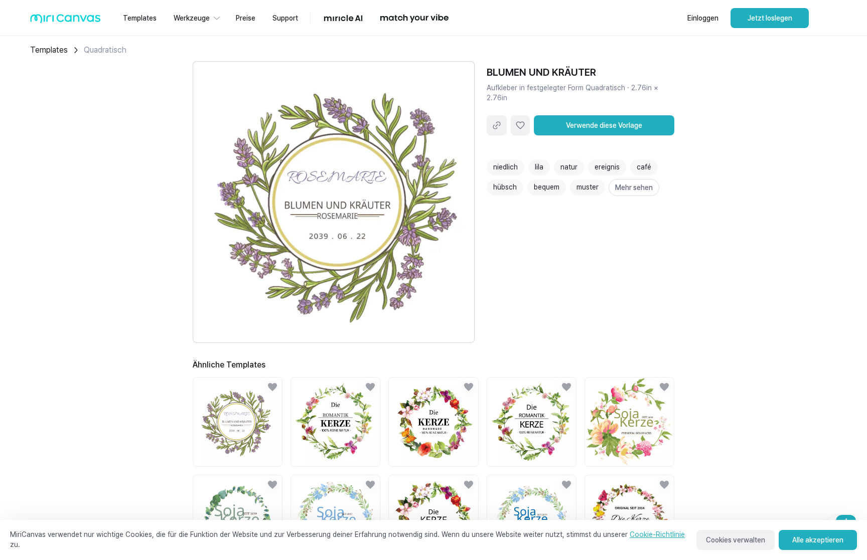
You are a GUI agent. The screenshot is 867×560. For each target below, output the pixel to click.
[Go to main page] (65, 21)
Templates (49, 50)
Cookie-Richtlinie (657, 534)
